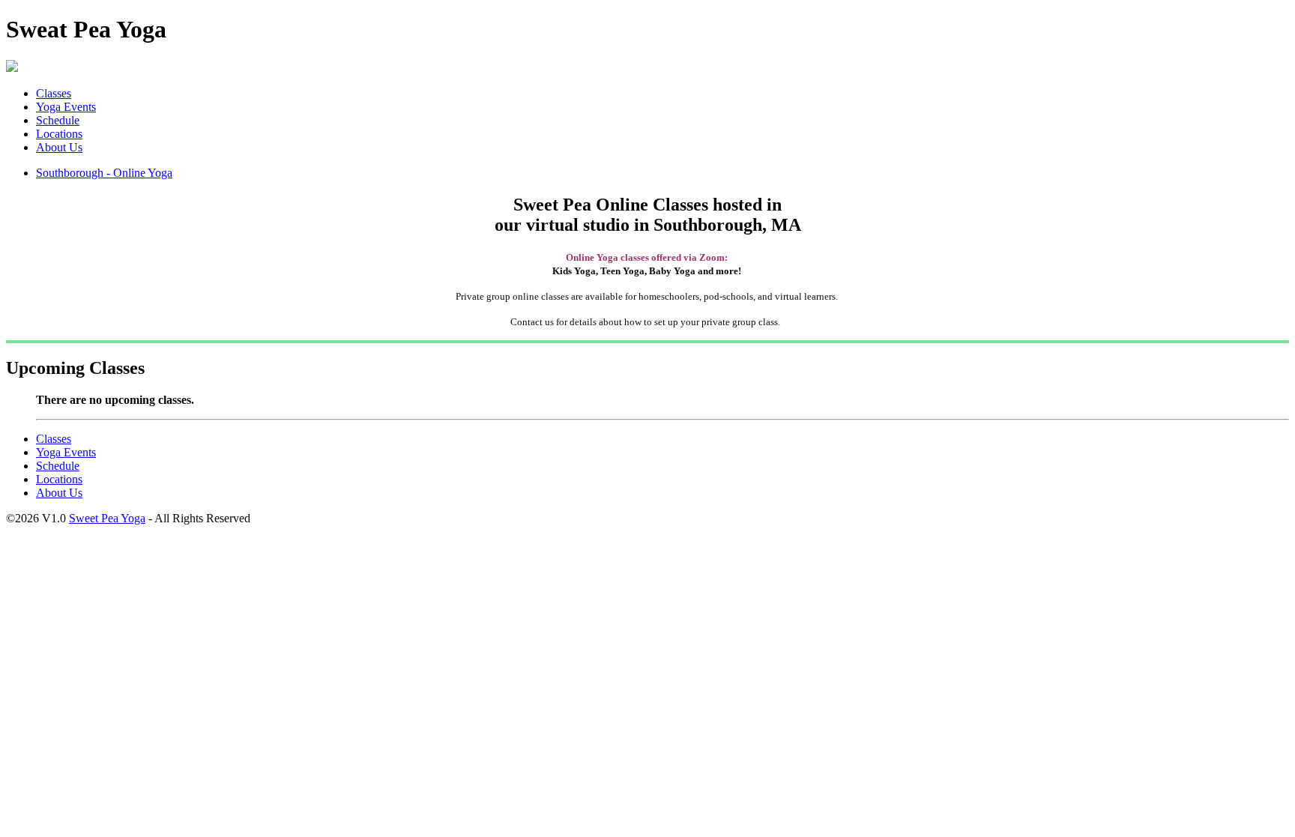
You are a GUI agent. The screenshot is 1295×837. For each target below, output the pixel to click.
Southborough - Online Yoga (104, 172)
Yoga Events (66, 106)
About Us (59, 147)
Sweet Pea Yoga (107, 518)
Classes (53, 93)
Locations (59, 133)
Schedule (57, 120)
